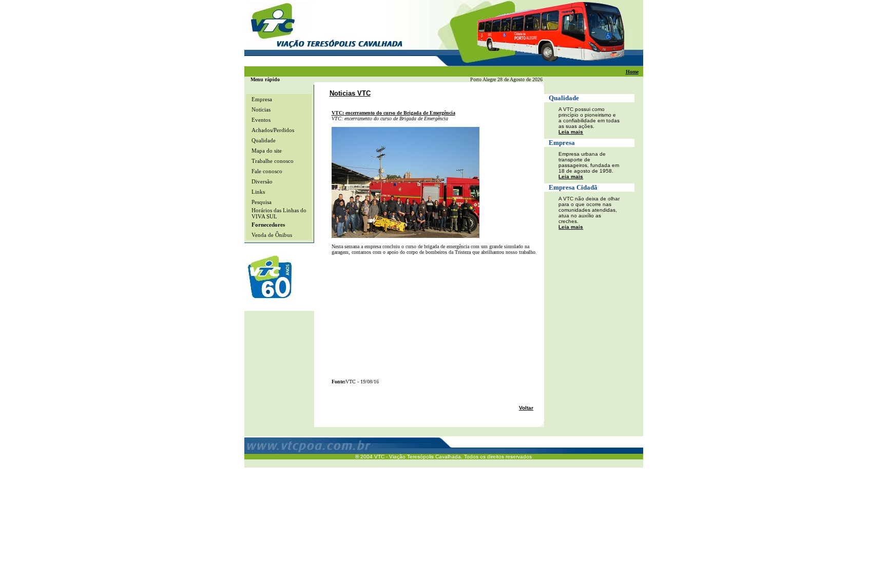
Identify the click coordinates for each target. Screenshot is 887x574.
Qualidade (264, 140)
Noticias (261, 109)
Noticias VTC (350, 93)
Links (258, 192)
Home (632, 72)
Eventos (261, 120)
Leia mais (570, 132)
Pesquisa (262, 202)
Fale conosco (267, 171)
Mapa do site (267, 150)
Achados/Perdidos (273, 130)
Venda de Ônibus (272, 235)
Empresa (262, 99)
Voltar (526, 408)
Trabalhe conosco (273, 161)
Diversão (262, 181)
